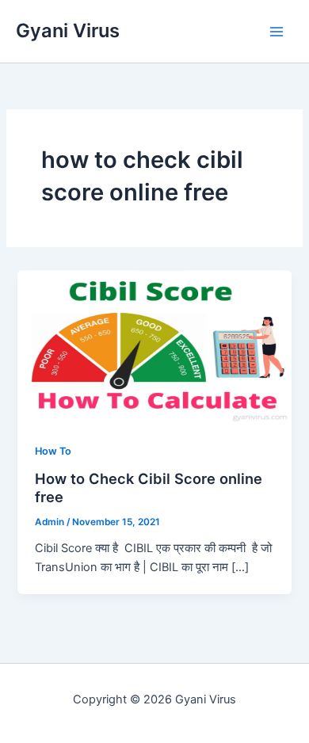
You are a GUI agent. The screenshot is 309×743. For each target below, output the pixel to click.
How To (53, 451)
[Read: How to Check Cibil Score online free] (154, 346)
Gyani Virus (68, 30)
